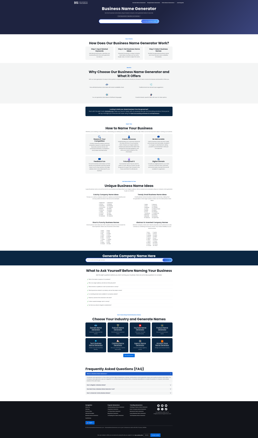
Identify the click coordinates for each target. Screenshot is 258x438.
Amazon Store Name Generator (162, 344)
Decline (146, 435)
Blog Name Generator (113, 413)
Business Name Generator (91, 415)
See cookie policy (139, 435)
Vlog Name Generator (113, 409)
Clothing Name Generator (118, 344)
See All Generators (129, 355)
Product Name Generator (162, 329)
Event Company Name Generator (138, 409)
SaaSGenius (88, 418)
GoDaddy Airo (109, 111)
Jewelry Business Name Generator (116, 407)
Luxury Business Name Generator (138, 413)
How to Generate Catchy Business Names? (98, 393)
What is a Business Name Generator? (97, 374)
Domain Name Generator (96, 329)
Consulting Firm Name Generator (116, 415)
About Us (87, 407)
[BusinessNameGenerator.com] (81, 2)
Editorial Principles (89, 413)
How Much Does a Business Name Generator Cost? (101, 389)
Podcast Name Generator (118, 329)
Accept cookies (155, 435)
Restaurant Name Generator (137, 411)
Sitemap (87, 409)
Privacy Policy (88, 411)
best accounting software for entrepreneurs (145, 113)
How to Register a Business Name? (96, 385)
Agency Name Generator (140, 344)
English (90, 422)
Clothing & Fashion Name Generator (138, 407)
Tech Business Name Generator (96, 344)
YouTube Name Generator (140, 329)
